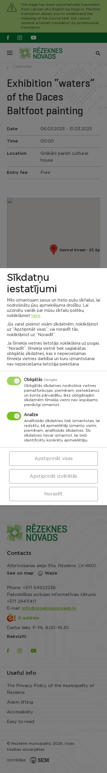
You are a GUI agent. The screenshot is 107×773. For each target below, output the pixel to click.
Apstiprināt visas (54, 458)
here (35, 316)
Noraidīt (53, 494)
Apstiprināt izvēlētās (53, 476)
